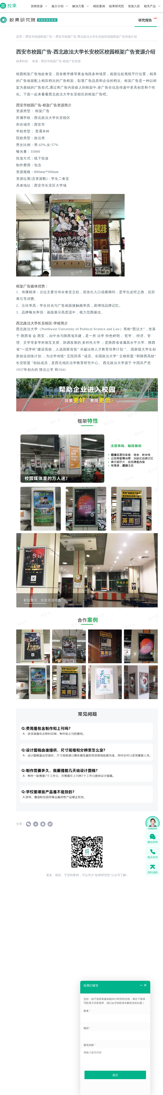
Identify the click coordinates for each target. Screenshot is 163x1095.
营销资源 (37, 6)
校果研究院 (116, 6)
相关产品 (150, 6)
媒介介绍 (58, 6)
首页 (19, 36)
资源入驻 (134, 6)
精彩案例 (99, 6)
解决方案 (78, 6)
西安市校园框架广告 (38, 36)
